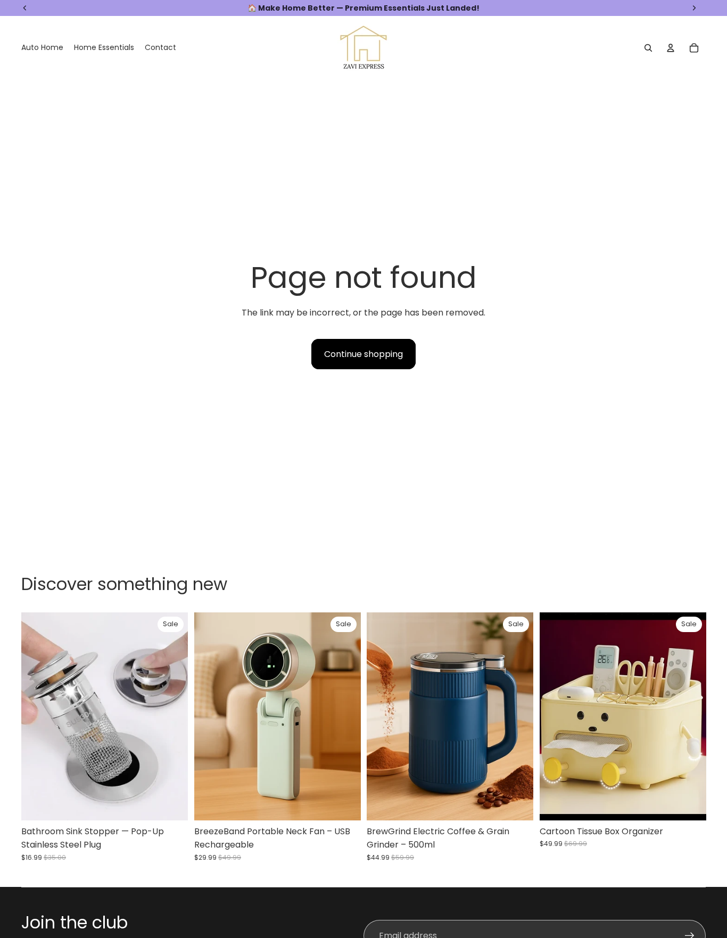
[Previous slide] (37, 716)
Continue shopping (363, 354)
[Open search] (648, 48)
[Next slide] (172, 716)
